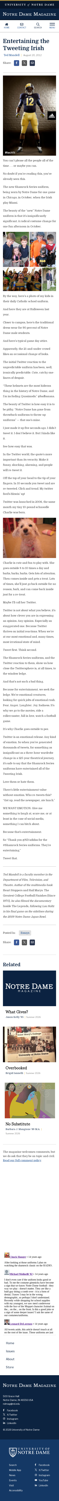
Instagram (12, 1418)
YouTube (43, 1480)
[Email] (32, 63)
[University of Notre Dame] (29, 1452)
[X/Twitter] (24, 63)
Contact (21, 27)
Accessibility (16, 1490)
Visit (11, 1485)
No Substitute (18, 1123)
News (12, 1475)
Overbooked (16, 1067)
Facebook (12, 1410)
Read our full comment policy (22, 1160)
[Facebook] (16, 63)
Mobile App (15, 1470)
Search (38, 27)
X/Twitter (11, 1414)
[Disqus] (29, 1206)
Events (13, 1480)
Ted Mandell (12, 55)
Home (7, 27)
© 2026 (7, 1429)
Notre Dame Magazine (29, 14)
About (10, 1359)
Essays (25, 932)
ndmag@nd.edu (11, 1403)
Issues (10, 1351)
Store (10, 1367)
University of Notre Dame (29, 5)
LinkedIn (11, 1423)
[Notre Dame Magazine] (29, 1385)
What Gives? (17, 1011)
